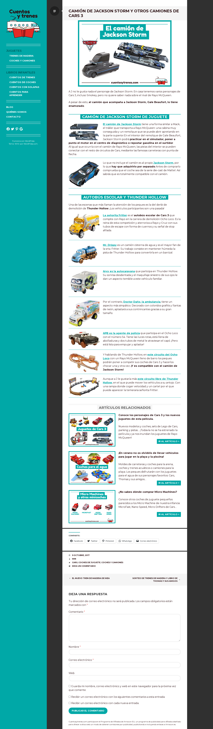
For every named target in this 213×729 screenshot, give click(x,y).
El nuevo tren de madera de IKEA (91, 578)
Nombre (75, 646)
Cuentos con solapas (24, 87)
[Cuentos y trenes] (23, 23)
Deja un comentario (84, 566)
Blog (9, 107)
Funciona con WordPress (23, 141)
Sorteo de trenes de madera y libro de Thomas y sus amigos (154, 579)
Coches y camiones (22, 60)
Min (74, 559)
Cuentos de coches (22, 82)
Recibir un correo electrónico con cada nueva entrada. (105, 703)
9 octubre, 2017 (81, 555)
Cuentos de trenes (22, 77)
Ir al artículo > (168, 441)
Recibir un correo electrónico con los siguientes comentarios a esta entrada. (118, 696)
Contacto (13, 116)
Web (72, 673)
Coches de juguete (89, 562)
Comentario (77, 611)
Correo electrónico (81, 659)
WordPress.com (31, 144)
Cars (74, 562)
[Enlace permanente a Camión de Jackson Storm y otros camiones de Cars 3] (124, 53)
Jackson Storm (163, 162)
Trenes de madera (21, 55)
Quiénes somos (16, 112)
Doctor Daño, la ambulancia (141, 301)
